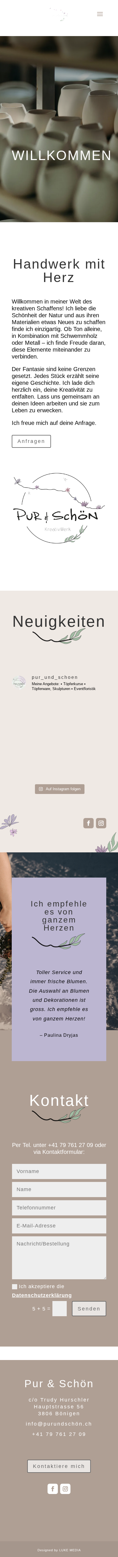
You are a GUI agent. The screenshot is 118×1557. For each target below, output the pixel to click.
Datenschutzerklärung (42, 1295)
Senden (89, 1309)
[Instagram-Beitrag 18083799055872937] (35, 767)
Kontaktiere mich (59, 1466)
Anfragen (31, 441)
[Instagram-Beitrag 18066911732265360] (35, 711)
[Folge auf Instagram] (101, 823)
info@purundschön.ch (59, 1424)
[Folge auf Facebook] (88, 823)
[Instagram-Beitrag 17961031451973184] (83, 711)
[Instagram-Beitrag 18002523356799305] (35, 739)
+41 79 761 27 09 (70, 1145)
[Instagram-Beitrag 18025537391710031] (83, 767)
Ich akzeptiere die (42, 1291)
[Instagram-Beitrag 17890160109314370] (83, 739)
